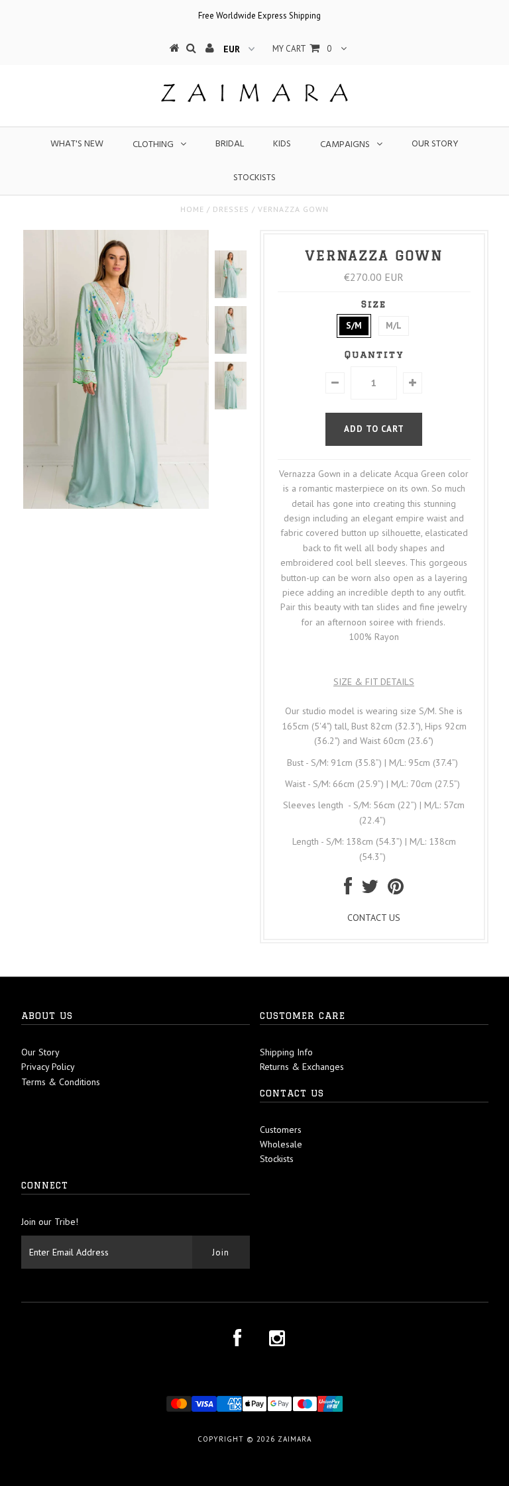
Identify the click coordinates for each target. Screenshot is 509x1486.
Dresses (231, 209)
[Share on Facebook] (348, 890)
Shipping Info (286, 1052)
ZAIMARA (294, 1439)
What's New (76, 144)
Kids (282, 144)
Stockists (254, 178)
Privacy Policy (48, 1067)
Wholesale (281, 1144)
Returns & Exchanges (302, 1067)
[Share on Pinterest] (396, 890)
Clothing (153, 144)
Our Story (435, 144)
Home (192, 209)
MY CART (301, 48)
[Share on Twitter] (369, 890)
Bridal (229, 144)
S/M (354, 325)
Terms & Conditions (60, 1082)
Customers (281, 1130)
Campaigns (345, 144)
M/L (394, 325)
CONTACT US (373, 918)
